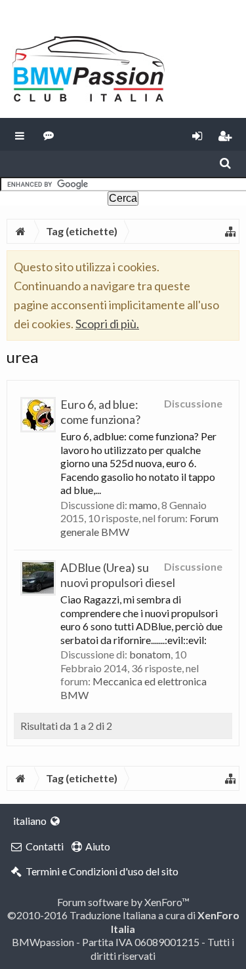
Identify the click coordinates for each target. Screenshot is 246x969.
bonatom (150, 654)
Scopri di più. (107, 323)
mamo (143, 505)
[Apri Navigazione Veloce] (230, 231)
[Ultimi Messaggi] (48, 134)
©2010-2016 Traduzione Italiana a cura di (123, 921)
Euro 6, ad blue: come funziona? (100, 412)
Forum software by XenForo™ (123, 902)
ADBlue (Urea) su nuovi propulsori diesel (117, 575)
